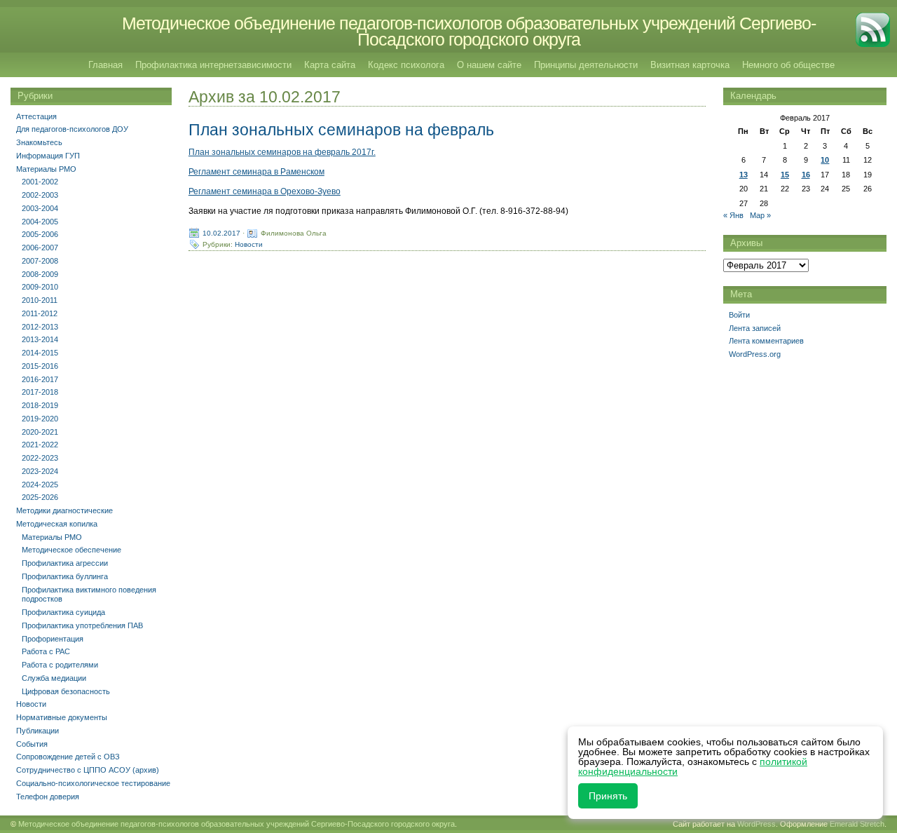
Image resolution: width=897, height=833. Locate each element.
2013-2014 (40, 339)
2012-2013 (40, 327)
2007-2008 (40, 261)
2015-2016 (40, 366)
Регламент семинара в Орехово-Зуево (265, 191)
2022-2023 (40, 458)
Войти (739, 315)
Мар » (760, 215)
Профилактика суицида (63, 612)
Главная (105, 65)
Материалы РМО (46, 169)
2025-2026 (40, 497)
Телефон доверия (47, 796)
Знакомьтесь (39, 142)
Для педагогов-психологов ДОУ (72, 129)
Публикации (37, 730)
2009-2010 (40, 287)
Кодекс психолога (406, 65)
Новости (249, 244)
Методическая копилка (56, 524)
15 (785, 174)
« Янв (733, 215)
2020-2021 (40, 432)
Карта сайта (329, 65)
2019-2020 (40, 418)
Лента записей (755, 328)
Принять (608, 795)
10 (825, 160)
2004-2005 (40, 221)
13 (743, 174)
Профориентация (52, 639)
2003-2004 (40, 208)
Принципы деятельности (586, 65)
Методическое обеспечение (71, 550)
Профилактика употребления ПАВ (82, 625)
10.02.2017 (221, 233)
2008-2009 (40, 274)
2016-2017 (40, 379)
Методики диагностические (64, 510)
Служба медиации (54, 678)
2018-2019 (40, 405)
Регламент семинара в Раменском (256, 172)
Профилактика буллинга (65, 576)
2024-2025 (40, 484)
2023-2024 (40, 471)
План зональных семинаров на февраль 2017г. (282, 152)
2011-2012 (39, 313)
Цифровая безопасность (66, 691)
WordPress (756, 824)
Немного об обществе (788, 65)
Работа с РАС (46, 651)
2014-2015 (40, 352)
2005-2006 (40, 234)
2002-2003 (40, 195)
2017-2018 (40, 392)
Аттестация (36, 116)
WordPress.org (755, 354)
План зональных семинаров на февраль (341, 130)
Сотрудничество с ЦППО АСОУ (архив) (87, 770)
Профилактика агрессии (65, 563)
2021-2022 (40, 444)
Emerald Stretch (857, 824)
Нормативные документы (61, 717)
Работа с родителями (60, 665)
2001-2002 (40, 181)
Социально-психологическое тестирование (93, 783)
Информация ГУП (48, 155)
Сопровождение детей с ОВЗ (68, 756)
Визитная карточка (690, 65)
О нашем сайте (489, 65)
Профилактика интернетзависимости (213, 65)
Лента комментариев (766, 341)
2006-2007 (40, 247)
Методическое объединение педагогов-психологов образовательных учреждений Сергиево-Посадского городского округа (469, 31)
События (32, 744)
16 (806, 174)
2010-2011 (39, 300)
